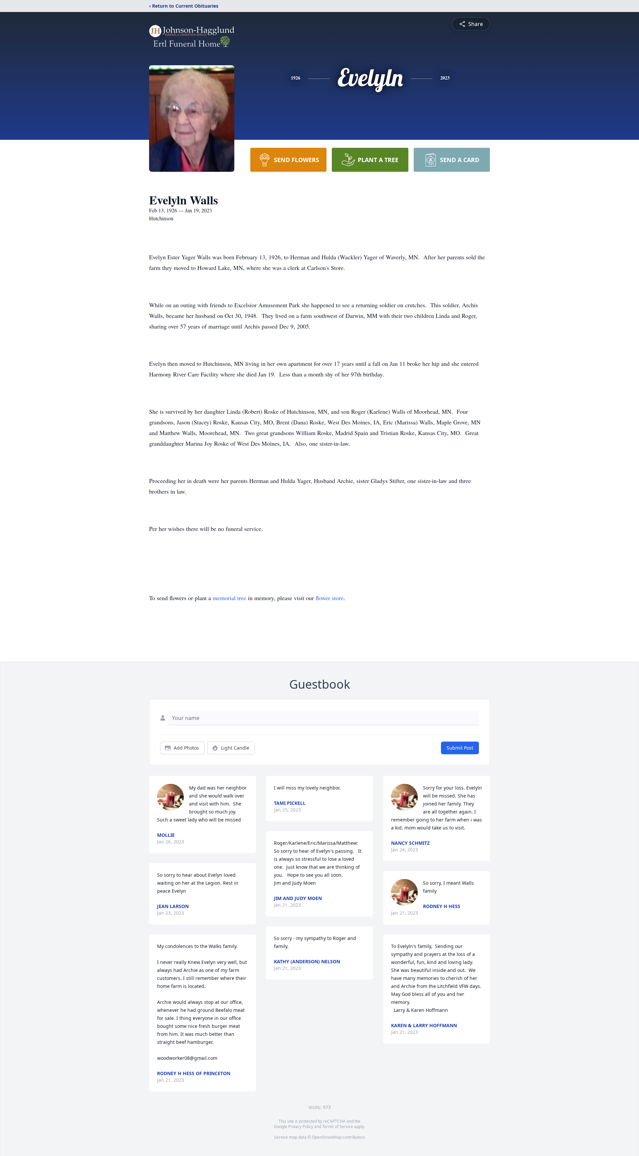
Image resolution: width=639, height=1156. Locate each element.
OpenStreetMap (326, 1137)
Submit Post (460, 748)
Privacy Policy (300, 1126)
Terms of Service (337, 1126)
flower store (329, 598)
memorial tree (229, 598)
